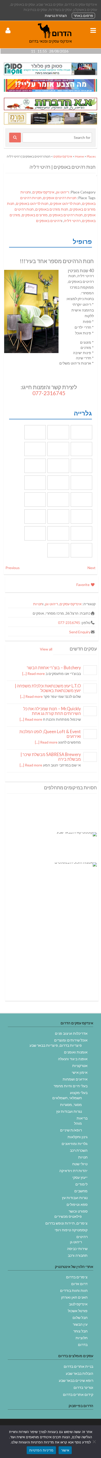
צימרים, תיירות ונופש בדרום (66, 1223)
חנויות (25, 192)
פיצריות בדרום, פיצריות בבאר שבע (56, 1045)
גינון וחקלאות (78, 1137)
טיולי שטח (80, 1164)
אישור (65, 1450)
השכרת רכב (79, 1150)
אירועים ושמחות (75, 1079)
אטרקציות (80, 1065)
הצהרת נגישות (56, 15)
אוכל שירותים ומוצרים (71, 1040)
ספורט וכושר (78, 1211)
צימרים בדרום (77, 1277)
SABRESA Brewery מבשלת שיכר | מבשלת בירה (50, 756)
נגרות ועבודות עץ (69, 1111)
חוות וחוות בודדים (74, 1290)
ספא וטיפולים (77, 1204)
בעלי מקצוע (79, 1092)
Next (92, 567)
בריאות (82, 1118)
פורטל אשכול (78, 1311)
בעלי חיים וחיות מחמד (71, 1086)
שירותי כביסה (77, 1248)
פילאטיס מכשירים (68, 1216)
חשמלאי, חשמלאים (67, 1098)
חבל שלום (80, 1317)
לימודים (81, 1184)
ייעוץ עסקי (80, 1177)
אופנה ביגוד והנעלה (73, 1059)
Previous (12, 567)
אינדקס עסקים (62, 156)
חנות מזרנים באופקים (51, 209)
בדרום (83, 1344)
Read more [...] (33, 673)
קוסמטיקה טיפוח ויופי (71, 1230)
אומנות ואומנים (76, 1052)
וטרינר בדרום (83, 1387)
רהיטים (82, 1236)
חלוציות (82, 1338)
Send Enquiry (79, 632)
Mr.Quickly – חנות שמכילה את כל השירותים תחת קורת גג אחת (52, 711)
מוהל (78, 1123)
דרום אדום (79, 1283)
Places (91, 156)
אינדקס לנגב (78, 1304)
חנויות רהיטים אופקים (59, 198)
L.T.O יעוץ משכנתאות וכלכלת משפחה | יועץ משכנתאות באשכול (48, 688)
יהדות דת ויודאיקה (73, 1170)
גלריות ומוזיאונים (75, 1143)
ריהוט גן (76, 1242)
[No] (94, 1441)
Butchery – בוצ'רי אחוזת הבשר (54, 667)
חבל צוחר (80, 1331)
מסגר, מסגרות (71, 1104)
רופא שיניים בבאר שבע (76, 1380)
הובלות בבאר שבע (79, 1373)
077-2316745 (48, 393)
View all (46, 649)
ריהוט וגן (62, 192)
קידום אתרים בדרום (78, 1394)
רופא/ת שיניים (71, 1130)
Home (79, 156)
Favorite (83, 584)
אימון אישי (80, 1072)
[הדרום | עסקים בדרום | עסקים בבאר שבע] (50, 45)
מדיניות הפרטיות (41, 1450)
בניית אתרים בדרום (78, 1366)
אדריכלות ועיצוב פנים (71, 1033)
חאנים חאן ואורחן (74, 1297)
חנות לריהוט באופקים (32, 203)
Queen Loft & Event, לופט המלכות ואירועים (50, 734)
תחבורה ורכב (78, 1255)
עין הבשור (80, 1324)
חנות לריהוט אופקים (65, 203)
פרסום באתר (83, 15)
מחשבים (81, 1191)
